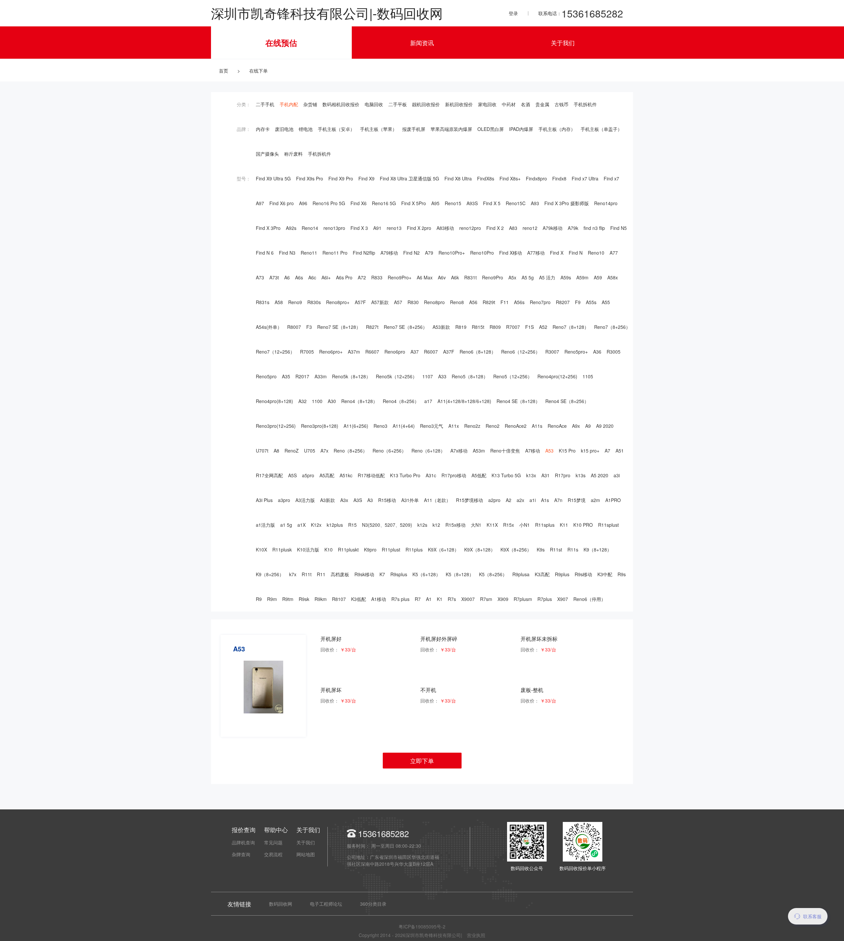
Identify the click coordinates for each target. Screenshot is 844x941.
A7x (324, 450)
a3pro (284, 500)
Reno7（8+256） (612, 327)
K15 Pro (567, 450)
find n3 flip (594, 228)
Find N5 (618, 228)
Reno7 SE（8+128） (339, 327)
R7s (452, 599)
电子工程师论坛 (326, 903)
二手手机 (265, 104)
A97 (260, 203)
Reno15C (516, 203)
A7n (558, 500)
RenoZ (292, 450)
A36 (597, 351)
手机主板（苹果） (378, 129)
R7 (418, 599)
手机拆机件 (585, 104)
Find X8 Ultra (458, 178)
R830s (314, 302)
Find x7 (611, 178)
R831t (470, 277)
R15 (352, 524)
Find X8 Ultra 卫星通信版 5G (409, 178)
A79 (429, 252)
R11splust (608, 524)
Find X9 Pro (340, 178)
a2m (595, 500)
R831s (262, 302)
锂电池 (306, 129)
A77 (614, 252)
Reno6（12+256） (520, 351)
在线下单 (258, 70)
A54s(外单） (269, 327)
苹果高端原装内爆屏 (451, 129)
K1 (439, 599)
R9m (272, 599)
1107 (427, 376)
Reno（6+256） (389, 450)
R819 (461, 327)
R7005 (307, 351)
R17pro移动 (453, 475)
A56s (519, 302)
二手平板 (397, 104)
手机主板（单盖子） (601, 129)
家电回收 (487, 104)
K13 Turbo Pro (405, 475)
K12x (316, 524)
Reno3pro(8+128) (319, 426)
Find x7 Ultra (585, 178)
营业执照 (476, 935)
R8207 (563, 302)
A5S (292, 475)
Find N (576, 252)
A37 (414, 351)
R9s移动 (583, 574)
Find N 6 (265, 252)
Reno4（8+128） (359, 401)
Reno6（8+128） (478, 351)
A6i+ (326, 277)
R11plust (391, 549)
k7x (292, 574)
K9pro (370, 549)
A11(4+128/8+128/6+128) (464, 401)
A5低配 (478, 475)
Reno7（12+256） (275, 351)
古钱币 (561, 104)
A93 (535, 203)
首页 (223, 70)
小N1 (524, 524)
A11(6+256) (356, 426)
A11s (537, 426)
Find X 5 (491, 203)
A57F (360, 302)
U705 (309, 450)
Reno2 (492, 426)
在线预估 (281, 42)
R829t (489, 302)
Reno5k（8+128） (351, 376)
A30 (332, 401)
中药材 (509, 104)
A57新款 (380, 302)
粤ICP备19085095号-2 (422, 926)
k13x (531, 475)
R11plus (414, 549)
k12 (436, 524)
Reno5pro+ (576, 351)
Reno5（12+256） (512, 376)
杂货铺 (310, 104)
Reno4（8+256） (401, 401)
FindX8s (485, 178)
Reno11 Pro (334, 252)
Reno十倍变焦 (505, 450)
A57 (398, 302)
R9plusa (520, 574)
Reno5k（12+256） (396, 376)
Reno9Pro (492, 277)
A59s (565, 277)
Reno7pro (540, 302)
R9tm (287, 599)
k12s (422, 524)
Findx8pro (536, 178)
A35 (286, 376)
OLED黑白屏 (490, 129)
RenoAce (557, 426)
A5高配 (326, 475)
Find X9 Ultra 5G (273, 178)
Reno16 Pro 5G (329, 203)
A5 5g (528, 277)
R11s (572, 549)
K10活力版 (308, 549)
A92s (291, 228)
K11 (564, 524)
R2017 (302, 376)
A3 (370, 500)
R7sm (486, 599)
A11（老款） (437, 500)
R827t (372, 327)
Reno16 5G (384, 203)
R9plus (562, 574)
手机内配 (289, 104)
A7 (607, 450)
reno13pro (334, 228)
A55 (606, 302)
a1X (301, 524)
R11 (321, 574)
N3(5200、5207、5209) (387, 524)
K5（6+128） (426, 574)
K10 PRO (583, 524)
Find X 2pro (419, 228)
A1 (429, 599)
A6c (312, 277)
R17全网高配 (269, 475)
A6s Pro (344, 277)
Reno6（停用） (589, 599)
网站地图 (305, 854)
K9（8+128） (598, 549)
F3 (309, 327)
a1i (532, 500)
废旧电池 (284, 129)
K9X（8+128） (479, 549)
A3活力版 (305, 500)
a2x (520, 500)
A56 (473, 302)
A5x (512, 277)
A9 (588, 426)
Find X (556, 252)
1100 (317, 401)
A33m (321, 376)
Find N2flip (364, 252)
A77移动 (536, 252)
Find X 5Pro (413, 203)
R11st (556, 549)
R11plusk (282, 549)
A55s (591, 302)
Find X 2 (495, 228)
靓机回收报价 (426, 104)
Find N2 (411, 252)
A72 (362, 277)
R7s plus (400, 599)
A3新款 (327, 500)
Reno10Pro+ (451, 252)
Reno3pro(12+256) (276, 426)
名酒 (525, 104)
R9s (622, 574)
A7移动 (532, 450)
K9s (541, 549)
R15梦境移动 (469, 500)
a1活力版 (265, 524)
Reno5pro (266, 376)
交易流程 (273, 854)
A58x (612, 277)
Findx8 (559, 178)
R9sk (304, 599)
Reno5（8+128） (470, 376)
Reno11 (309, 252)
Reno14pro (606, 203)
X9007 (468, 599)
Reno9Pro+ (399, 277)
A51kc (346, 475)
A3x (344, 500)
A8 (276, 450)
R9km (321, 599)
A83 (513, 228)
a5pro (308, 475)
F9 (578, 302)
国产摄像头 (267, 153)
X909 (502, 599)
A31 (545, 475)
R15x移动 (455, 524)
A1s (545, 500)
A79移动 (389, 252)
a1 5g (286, 524)
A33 (442, 376)
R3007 (552, 351)
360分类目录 (373, 903)
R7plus (544, 599)
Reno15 (453, 203)
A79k (573, 228)
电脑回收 (374, 104)
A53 (549, 450)
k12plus (335, 524)
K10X (261, 549)
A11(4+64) (404, 426)
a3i (617, 475)
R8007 (294, 327)
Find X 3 (359, 228)
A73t (274, 277)
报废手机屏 (413, 129)
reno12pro (470, 228)
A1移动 (378, 599)
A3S (357, 500)
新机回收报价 (459, 104)
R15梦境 (577, 500)
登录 (513, 13)
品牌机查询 (243, 842)
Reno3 (380, 426)
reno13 (394, 228)
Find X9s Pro (309, 178)
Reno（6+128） (428, 450)
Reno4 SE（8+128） (518, 401)
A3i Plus (264, 500)
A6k (455, 277)
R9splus (398, 574)
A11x (453, 426)
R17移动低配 (371, 475)
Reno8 (457, 302)
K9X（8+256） (515, 549)
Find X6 (358, 203)
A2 (508, 500)
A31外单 (410, 500)
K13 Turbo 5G (506, 475)
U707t (262, 450)
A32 (302, 401)
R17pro (562, 475)
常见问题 (273, 842)
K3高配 (542, 574)
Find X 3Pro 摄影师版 (566, 203)
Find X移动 (510, 252)
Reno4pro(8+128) (274, 401)
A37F (448, 351)
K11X (492, 524)
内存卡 (263, 129)
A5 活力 (547, 277)
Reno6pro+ (331, 351)
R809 (495, 327)
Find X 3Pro (268, 228)
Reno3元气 (431, 426)
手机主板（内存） (556, 129)
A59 (598, 277)
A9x (576, 426)
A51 (620, 450)
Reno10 (596, 252)
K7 (382, 574)
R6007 (431, 351)
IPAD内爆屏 (521, 129)
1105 (588, 376)
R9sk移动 (364, 574)
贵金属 (542, 104)
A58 (279, 302)
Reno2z (472, 426)
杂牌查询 (241, 854)
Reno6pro (394, 351)
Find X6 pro (281, 203)
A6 (287, 277)
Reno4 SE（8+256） (567, 401)
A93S (472, 203)
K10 (328, 549)
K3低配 (358, 599)
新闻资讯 (422, 42)
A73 (260, 277)
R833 (376, 277)
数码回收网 (280, 903)
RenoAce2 (516, 426)
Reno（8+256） (350, 450)
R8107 (339, 599)
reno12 (530, 228)
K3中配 (604, 574)
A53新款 (441, 327)
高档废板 (340, 574)
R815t (478, 327)
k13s (581, 475)
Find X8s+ (510, 178)
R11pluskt (348, 549)
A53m (479, 450)
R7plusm (523, 599)
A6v (442, 277)
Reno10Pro (482, 252)
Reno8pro (434, 302)
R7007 (513, 327)
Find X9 (366, 178)
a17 (428, 401)
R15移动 (387, 500)
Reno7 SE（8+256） (405, 327)
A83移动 (445, 228)
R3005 (613, 351)
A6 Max (425, 277)
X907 (562, 599)
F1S (529, 327)
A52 (543, 327)
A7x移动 (458, 450)
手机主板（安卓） (336, 129)
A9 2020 (605, 426)
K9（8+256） (270, 574)
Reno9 (295, 302)
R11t (307, 574)
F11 (504, 302)
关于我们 (563, 42)
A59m (582, 277)
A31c (431, 475)
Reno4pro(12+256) (557, 376)
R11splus (545, 524)
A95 (435, 203)
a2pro (494, 500)
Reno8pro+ (337, 302)
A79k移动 (552, 228)
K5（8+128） (460, 574)
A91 (377, 228)
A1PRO (613, 500)
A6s (299, 277)
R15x (508, 524)
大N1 (476, 524)
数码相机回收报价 (340, 104)
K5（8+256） (493, 574)
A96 (303, 203)
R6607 (372, 351)
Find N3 (287, 252)
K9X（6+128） (443, 549)
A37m (354, 351)
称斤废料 (293, 153)
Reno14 (310, 228)
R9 (259, 599)
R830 (413, 302)
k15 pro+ (590, 450)
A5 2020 (599, 475)
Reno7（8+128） (571, 327)
